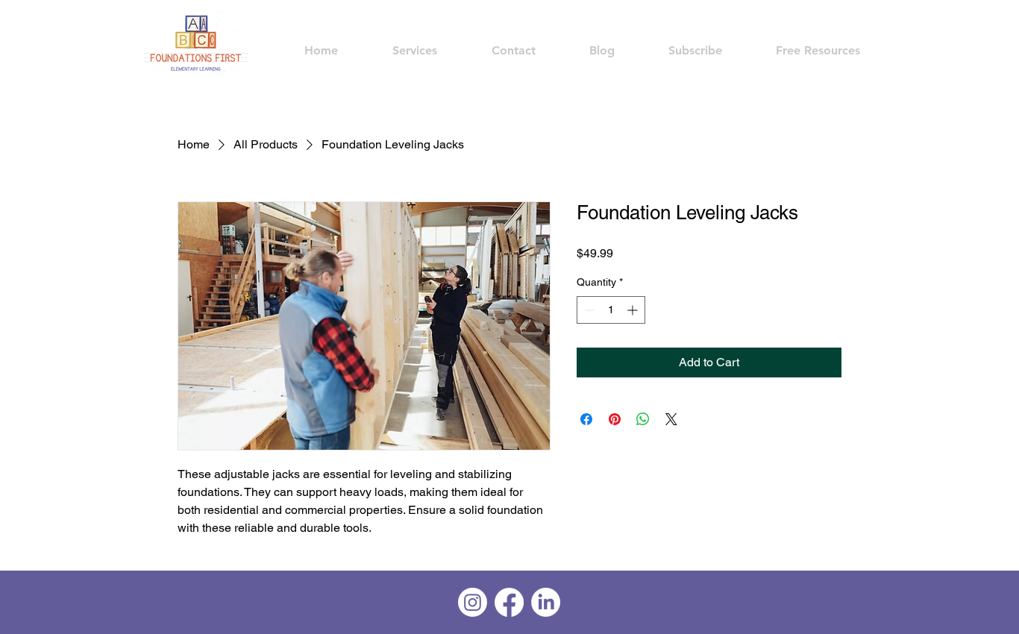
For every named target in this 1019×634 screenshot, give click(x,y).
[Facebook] (509, 602)
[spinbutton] (611, 310)
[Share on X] (671, 419)
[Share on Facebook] (586, 419)
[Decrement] (588, 310)
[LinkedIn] (545, 602)
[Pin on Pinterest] (615, 419)
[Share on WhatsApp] (643, 419)
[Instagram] (472, 602)
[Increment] (633, 310)
